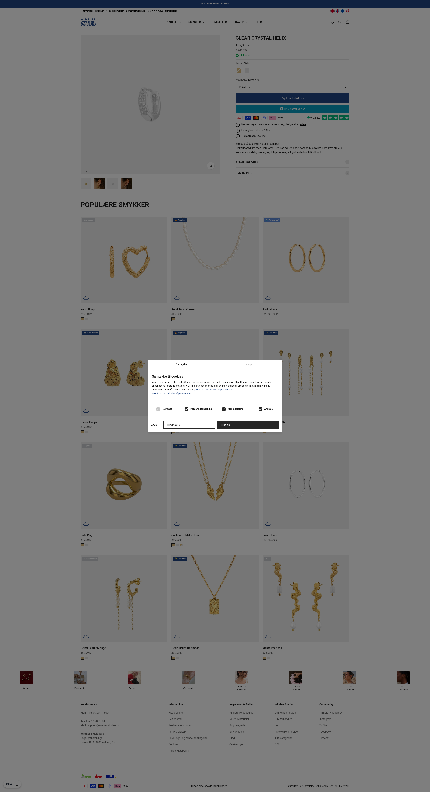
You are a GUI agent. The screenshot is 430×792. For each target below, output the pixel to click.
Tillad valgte (173, 425)
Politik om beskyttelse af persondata (171, 393)
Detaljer (249, 364)
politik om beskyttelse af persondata (213, 389)
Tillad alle (225, 425)
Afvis (154, 425)
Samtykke (181, 364)
